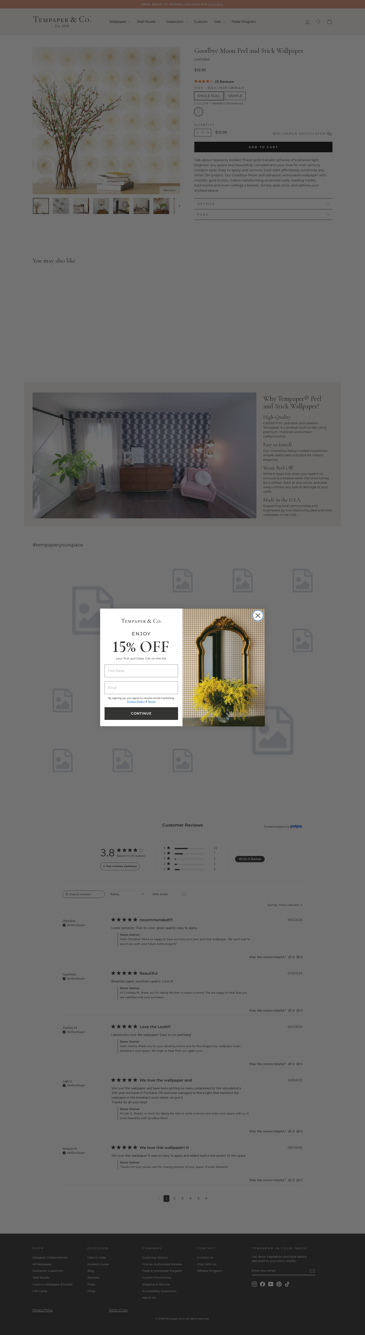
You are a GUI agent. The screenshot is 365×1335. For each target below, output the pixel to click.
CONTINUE (141, 714)
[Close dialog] (258, 615)
